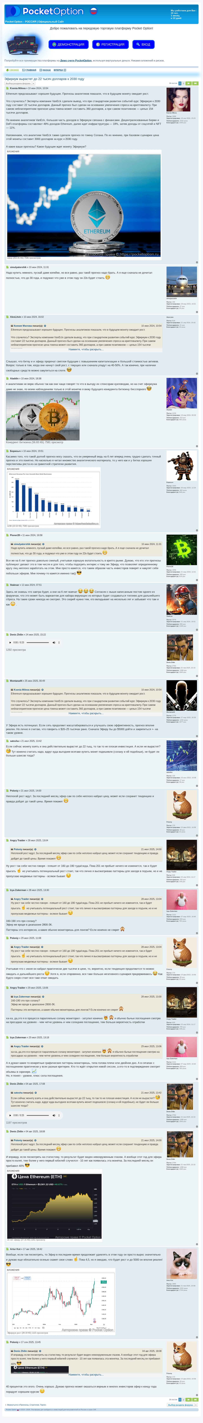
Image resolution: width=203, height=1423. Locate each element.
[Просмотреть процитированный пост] (45, 326)
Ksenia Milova (21, 689)
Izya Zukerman (22, 996)
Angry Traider (21, 899)
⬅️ (45, 70)
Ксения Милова (23, 326)
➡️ (60, 70)
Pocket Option (11, 1409)
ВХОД (145, 44)
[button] (188, 83)
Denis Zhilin (20, 1351)
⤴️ (29, 70)
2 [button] (183, 83)
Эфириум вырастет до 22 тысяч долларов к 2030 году (44, 79)
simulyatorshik (22, 544)
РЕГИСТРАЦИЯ (112, 44)
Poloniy (18, 849)
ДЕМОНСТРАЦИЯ (70, 44)
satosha (18, 1092)
